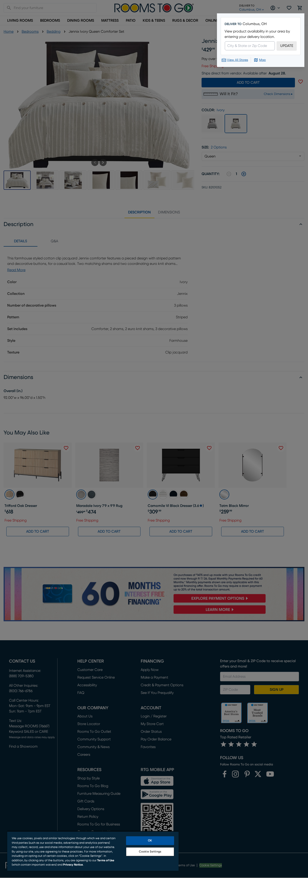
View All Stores (237, 60)
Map (262, 60)
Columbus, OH (255, 24)
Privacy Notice (73, 864)
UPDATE (286, 46)
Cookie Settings (150, 851)
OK (150, 840)
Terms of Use (105, 860)
